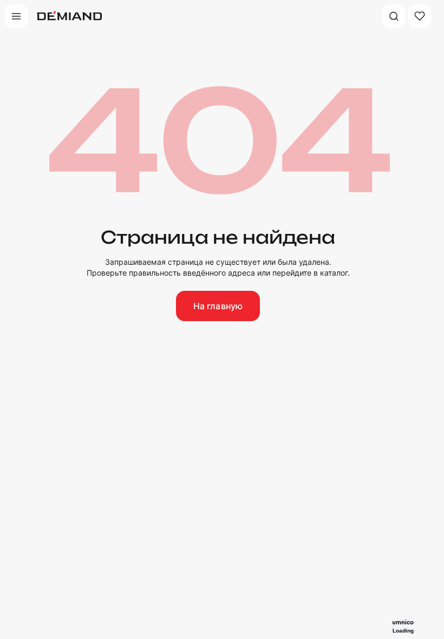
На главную (218, 306)
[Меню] (16, 16)
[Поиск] (394, 16)
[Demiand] (69, 16)
